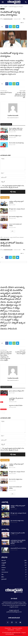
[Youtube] (20, 622)
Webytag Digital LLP (18, 634)
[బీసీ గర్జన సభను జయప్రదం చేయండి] (4, 210)
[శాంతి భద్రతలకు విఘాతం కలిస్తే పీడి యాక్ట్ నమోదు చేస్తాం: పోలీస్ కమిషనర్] (5, 542)
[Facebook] (6, 26)
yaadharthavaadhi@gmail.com (14, 612)
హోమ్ (1, 6)
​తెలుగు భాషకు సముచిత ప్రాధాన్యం (16, 142)
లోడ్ (12, 231)
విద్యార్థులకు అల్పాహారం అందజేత (18, 532)
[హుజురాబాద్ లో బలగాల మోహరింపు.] (5, 550)
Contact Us (18, 629)
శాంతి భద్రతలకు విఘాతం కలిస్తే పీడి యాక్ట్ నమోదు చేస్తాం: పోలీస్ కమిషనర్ (18, 542)
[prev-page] (1, 150)
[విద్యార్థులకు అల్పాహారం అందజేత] (5, 535)
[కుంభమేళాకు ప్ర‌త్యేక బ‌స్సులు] (4, 137)
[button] (2, 2)
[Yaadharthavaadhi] (1, 19)
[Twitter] (10, 26)
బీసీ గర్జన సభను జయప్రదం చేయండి (17, 209)
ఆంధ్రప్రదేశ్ (5, 6)
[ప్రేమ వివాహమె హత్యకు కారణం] (4, 218)
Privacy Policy (8, 628)
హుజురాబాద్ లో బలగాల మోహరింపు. (18, 548)
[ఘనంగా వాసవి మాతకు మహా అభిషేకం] (4, 226)
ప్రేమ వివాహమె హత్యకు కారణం (15, 216)
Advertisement (11, 629)
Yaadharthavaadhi (8, 19)
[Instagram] (11, 622)
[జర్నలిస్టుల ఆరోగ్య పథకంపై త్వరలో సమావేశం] (4, 203)
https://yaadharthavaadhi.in (13, 117)
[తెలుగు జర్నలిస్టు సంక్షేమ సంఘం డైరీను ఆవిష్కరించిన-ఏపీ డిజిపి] (4, 130)
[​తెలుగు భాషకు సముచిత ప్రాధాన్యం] (4, 144)
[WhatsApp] (14, 26)
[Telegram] (17, 26)
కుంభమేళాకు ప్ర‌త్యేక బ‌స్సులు (15, 135)
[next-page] (4, 150)
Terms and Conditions (17, 628)
